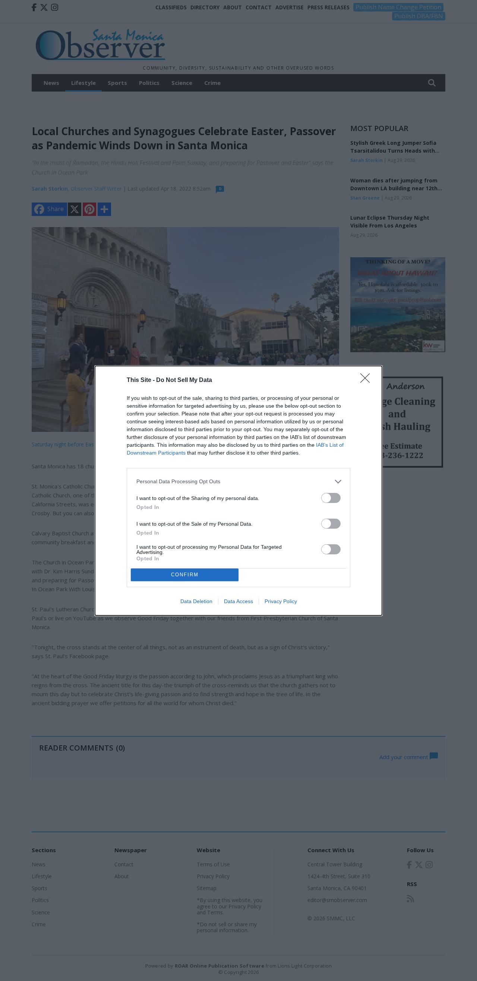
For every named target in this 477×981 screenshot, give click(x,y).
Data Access (238, 601)
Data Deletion (196, 601)
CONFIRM (185, 574)
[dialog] (238, 490)
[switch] (331, 498)
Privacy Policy (281, 601)
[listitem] (238, 481)
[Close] (367, 380)
